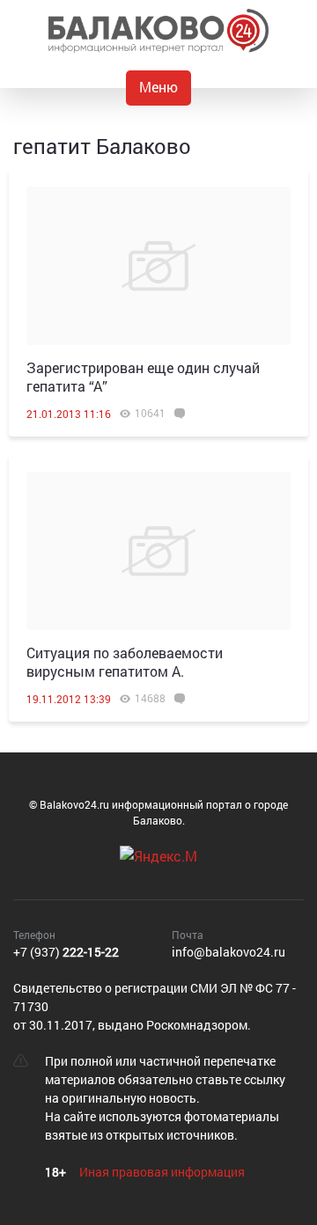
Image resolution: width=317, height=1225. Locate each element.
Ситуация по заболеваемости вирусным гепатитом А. (124, 661)
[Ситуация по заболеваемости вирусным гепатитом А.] (158, 551)
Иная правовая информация (162, 1171)
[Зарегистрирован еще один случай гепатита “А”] (158, 266)
